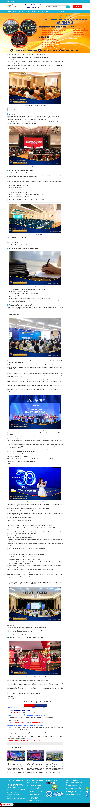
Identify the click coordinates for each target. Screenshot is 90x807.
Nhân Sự (65, 11)
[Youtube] (51, 782)
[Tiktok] (49, 782)
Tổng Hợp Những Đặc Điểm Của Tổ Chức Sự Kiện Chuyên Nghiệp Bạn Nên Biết (35, 764)
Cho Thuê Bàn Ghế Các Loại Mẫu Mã (34, 795)
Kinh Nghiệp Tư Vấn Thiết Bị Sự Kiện (34, 800)
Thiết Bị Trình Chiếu (46, 11)
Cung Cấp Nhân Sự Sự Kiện (33, 797)
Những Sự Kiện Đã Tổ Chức (33, 798)
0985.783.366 (41, 705)
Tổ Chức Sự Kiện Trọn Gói (32, 782)
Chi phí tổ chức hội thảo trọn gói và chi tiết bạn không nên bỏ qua (31, 548)
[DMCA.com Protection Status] (54, 787)
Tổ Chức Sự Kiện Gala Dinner (33, 788)
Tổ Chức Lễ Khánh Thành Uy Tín (33, 787)
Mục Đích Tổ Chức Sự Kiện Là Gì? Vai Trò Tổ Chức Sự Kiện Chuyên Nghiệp (16, 764)
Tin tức (71, 11)
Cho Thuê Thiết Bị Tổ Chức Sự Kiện (34, 791)
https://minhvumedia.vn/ (37, 722)
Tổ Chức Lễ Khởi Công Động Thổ (34, 785)
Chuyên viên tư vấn (29, 705)
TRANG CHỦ (11, 11)
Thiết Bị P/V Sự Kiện (57, 11)
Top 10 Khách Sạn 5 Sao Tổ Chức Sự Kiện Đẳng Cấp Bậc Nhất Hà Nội (54, 764)
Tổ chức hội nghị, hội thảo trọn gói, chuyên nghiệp (27, 693)
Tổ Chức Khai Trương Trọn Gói (33, 784)
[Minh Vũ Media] (13, 5)
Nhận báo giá (77, 6)
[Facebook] (47, 782)
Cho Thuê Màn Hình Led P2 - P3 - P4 (35, 793)
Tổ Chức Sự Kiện (25, 11)
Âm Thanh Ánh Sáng (35, 11)
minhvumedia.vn (16, 802)
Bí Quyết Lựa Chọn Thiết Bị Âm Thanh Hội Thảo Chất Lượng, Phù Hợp (32, 199)
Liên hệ (79, 1)
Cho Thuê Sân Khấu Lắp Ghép (33, 794)
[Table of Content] (15, 109)
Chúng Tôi (17, 11)
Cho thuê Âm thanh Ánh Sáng (33, 790)
